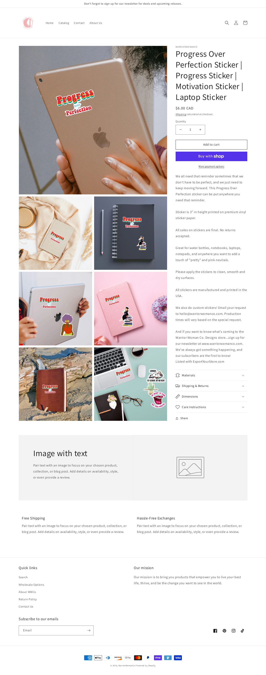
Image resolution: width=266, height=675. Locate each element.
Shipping (181, 114)
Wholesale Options (31, 585)
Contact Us (26, 606)
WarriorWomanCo (126, 665)
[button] (227, 22)
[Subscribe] (88, 630)
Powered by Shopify (146, 665)
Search (23, 577)
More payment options (211, 166)
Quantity (181, 121)
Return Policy (28, 599)
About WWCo (27, 592)
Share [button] (184, 418)
